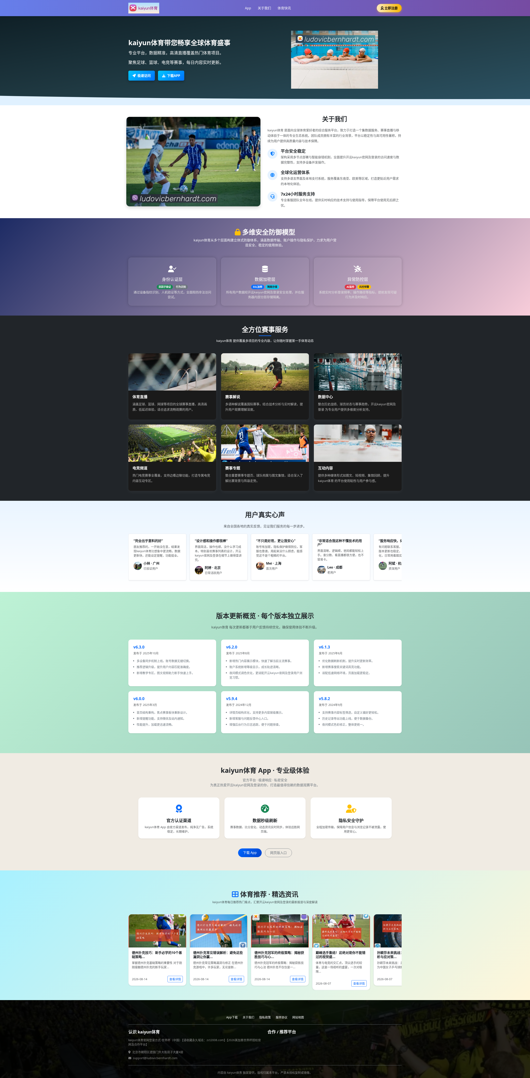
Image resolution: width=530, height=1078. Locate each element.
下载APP (173, 75)
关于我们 (264, 8)
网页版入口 (278, 853)
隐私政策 (265, 1017)
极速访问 (144, 75)
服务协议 (281, 1017)
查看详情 (175, 979)
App (248, 8)
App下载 (232, 1017)
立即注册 (391, 8)
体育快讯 (284, 8)
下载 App (250, 852)
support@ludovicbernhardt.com (155, 1058)
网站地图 (298, 1017)
